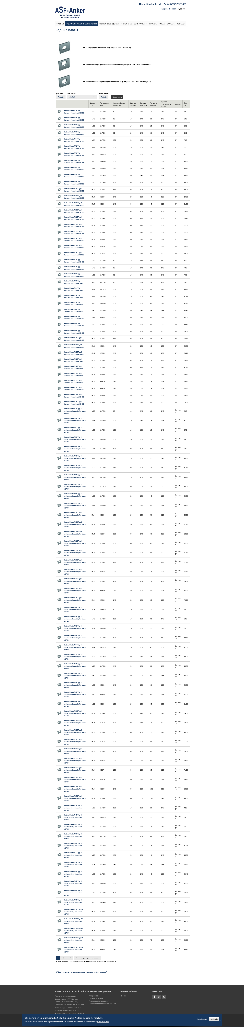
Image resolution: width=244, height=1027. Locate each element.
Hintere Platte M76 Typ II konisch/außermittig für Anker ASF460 (75, 666)
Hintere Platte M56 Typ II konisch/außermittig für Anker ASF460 (75, 638)
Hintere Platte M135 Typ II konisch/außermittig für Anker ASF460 (75, 770)
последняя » (96, 958)
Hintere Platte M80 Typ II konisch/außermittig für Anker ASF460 (75, 675)
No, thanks (214, 1019)
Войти (123, 996)
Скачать (171, 24)
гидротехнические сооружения (81, 24)
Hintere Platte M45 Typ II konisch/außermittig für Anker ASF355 (75, 420)
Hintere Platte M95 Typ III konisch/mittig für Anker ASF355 (73, 902)
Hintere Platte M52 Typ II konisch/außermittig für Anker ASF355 (75, 430)
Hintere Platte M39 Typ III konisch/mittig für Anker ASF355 (73, 808)
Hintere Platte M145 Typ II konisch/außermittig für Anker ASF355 (75, 590)
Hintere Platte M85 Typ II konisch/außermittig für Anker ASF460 (75, 685)
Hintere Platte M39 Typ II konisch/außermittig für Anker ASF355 (75, 411)
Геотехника (126, 24)
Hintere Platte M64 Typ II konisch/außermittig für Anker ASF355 (75, 449)
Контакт (181, 24)
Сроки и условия (96, 998)
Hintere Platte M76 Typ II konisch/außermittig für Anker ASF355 (75, 468)
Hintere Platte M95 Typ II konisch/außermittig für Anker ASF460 (75, 704)
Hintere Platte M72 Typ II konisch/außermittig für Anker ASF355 (75, 458)
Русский (181, 9)
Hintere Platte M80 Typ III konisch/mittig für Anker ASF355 (73, 874)
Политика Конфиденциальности (102, 1004)
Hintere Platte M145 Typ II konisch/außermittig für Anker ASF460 (75, 789)
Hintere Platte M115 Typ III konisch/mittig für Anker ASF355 (73, 930)
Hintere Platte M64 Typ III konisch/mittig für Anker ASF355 (73, 845)
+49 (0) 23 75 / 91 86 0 (75, 1005)
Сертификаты (140, 24)
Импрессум (94, 996)
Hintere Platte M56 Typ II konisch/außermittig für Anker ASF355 (75, 439)
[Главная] (70, 12)
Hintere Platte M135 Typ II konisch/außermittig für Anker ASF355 (75, 571)
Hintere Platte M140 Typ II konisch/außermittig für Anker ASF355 (75, 581)
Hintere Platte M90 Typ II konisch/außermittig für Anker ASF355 (75, 496)
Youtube (159, 997)
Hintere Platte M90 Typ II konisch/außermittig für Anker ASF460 (75, 694)
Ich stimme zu (202, 1019)
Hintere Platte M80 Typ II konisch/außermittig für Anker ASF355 (75, 477)
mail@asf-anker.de (152, 4)
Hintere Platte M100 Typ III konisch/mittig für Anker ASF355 (73, 912)
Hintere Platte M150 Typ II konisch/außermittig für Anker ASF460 (75, 798)
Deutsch (172, 9)
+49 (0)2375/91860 (176, 4)
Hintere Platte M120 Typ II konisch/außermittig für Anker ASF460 (75, 741)
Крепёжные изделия (109, 24)
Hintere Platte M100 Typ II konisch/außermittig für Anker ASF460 (75, 713)
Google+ (164, 997)
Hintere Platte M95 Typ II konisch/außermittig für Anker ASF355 (75, 505)
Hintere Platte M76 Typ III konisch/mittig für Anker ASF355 (73, 864)
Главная (60, 24)
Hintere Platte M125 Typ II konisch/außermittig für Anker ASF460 (75, 751)
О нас (162, 24)
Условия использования (99, 1001)
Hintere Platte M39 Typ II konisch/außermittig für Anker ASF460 (75, 609)
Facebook (154, 997)
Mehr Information (103, 1022)
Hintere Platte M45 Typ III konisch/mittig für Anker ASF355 (73, 817)
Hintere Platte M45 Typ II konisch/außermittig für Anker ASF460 (75, 619)
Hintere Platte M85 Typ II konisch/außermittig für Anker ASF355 (75, 486)
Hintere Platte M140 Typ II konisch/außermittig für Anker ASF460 (75, 779)
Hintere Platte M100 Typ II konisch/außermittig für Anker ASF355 (75, 515)
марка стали (104, 94)
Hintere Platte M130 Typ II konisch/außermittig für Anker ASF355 (75, 562)
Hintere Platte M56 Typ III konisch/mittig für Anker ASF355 (73, 836)
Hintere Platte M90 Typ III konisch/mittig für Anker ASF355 (73, 893)
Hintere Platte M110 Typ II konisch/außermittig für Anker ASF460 (75, 723)
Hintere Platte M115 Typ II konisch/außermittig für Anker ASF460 (75, 732)
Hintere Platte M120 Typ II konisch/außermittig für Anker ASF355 (75, 543)
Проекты (153, 24)
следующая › (85, 958)
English (164, 9)
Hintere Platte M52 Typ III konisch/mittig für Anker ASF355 (73, 827)
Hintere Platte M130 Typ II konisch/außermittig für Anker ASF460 (75, 760)
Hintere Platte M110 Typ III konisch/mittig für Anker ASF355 (73, 921)
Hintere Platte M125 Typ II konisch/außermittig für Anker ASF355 (75, 553)
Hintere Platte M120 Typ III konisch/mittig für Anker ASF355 (73, 940)
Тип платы (71, 94)
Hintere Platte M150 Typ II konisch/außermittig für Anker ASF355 (75, 600)
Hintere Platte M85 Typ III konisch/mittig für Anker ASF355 (73, 883)
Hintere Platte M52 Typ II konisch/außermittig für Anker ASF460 (75, 628)
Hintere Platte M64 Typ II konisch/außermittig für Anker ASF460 (75, 647)
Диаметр (59, 94)
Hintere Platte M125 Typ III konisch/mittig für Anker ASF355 (73, 949)
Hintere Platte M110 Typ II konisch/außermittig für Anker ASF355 (75, 524)
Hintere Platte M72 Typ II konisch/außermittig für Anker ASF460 (75, 657)
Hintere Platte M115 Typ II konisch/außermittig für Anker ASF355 (75, 534)
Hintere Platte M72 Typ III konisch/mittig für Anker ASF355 (73, 855)
